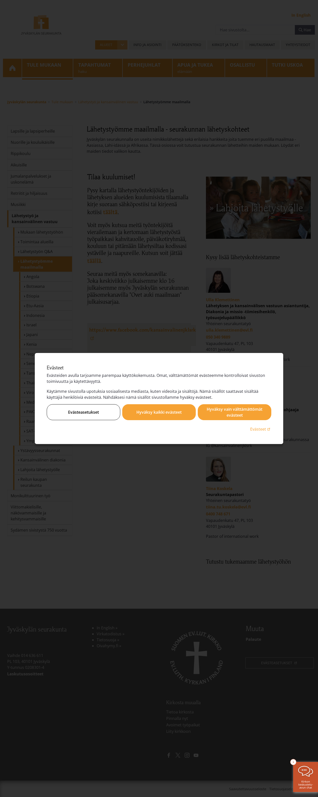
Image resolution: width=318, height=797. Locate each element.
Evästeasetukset (83, 412)
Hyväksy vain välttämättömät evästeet (234, 412)
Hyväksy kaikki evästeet (159, 412)
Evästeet (260, 429)
